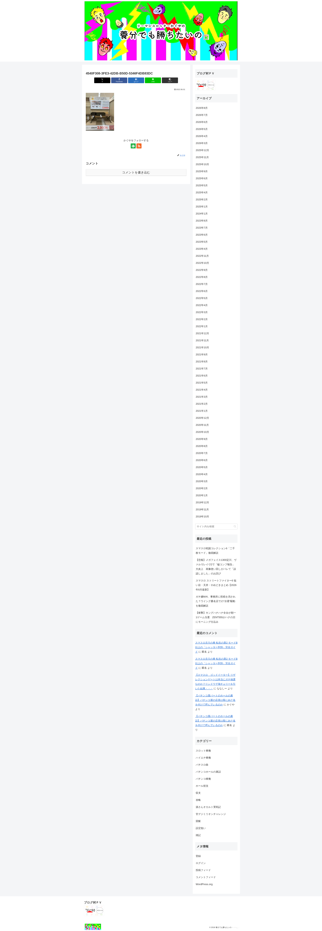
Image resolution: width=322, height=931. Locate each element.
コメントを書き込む (136, 172)
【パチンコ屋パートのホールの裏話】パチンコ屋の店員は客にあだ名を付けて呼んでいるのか (215, 700)
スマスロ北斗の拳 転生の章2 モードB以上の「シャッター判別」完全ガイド (216, 647)
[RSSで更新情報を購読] (139, 145)
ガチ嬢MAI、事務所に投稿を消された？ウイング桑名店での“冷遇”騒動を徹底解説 (215, 601)
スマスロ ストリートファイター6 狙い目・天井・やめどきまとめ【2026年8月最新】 (216, 585)
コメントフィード (206, 877)
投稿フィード (203, 870)
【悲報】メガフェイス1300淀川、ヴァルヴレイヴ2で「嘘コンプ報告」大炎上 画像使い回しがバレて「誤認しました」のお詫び (216, 567)
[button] (170, 80)
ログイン (201, 863)
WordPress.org (204, 884)
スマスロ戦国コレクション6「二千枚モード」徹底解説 (215, 550)
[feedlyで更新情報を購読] (133, 145)
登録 (198, 856)
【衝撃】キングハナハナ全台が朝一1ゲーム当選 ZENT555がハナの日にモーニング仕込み (216, 617)
